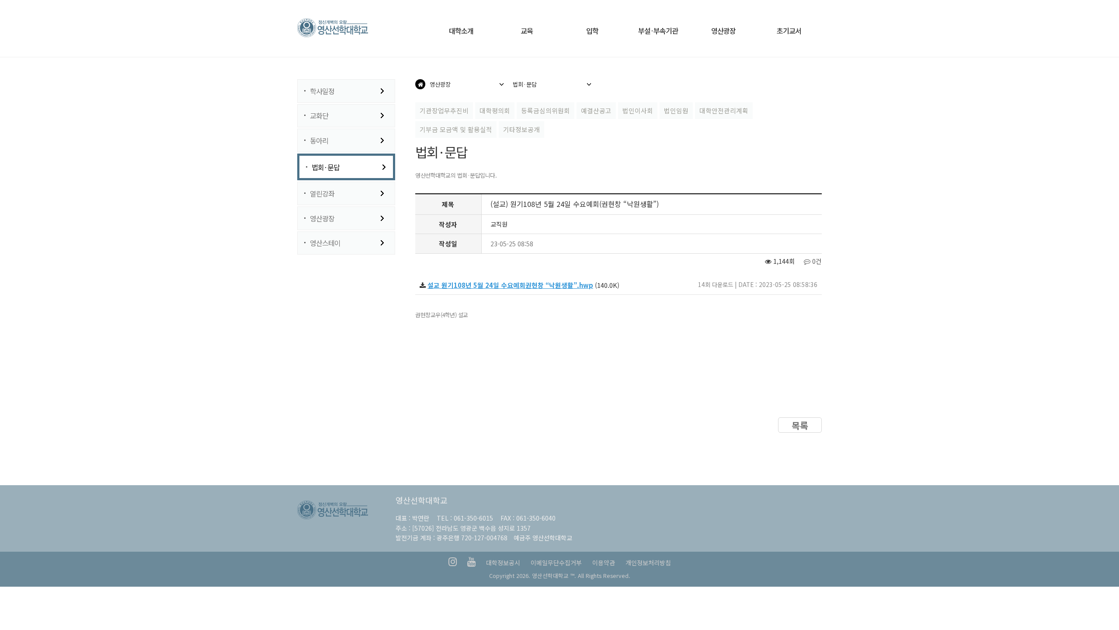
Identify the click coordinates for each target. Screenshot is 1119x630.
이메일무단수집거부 (556, 562)
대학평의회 (495, 110)
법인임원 (676, 110)
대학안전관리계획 (723, 110)
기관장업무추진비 (444, 110)
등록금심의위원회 (545, 110)
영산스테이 (325, 243)
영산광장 (322, 218)
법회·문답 (326, 167)
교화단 (319, 115)
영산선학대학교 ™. (554, 575)
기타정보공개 (521, 129)
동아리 (319, 140)
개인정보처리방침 (648, 562)
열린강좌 (322, 193)
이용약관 (603, 562)
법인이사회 (637, 110)
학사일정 (322, 91)
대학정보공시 (503, 562)
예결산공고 (596, 110)
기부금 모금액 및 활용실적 (456, 129)
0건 (816, 261)
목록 (800, 425)
